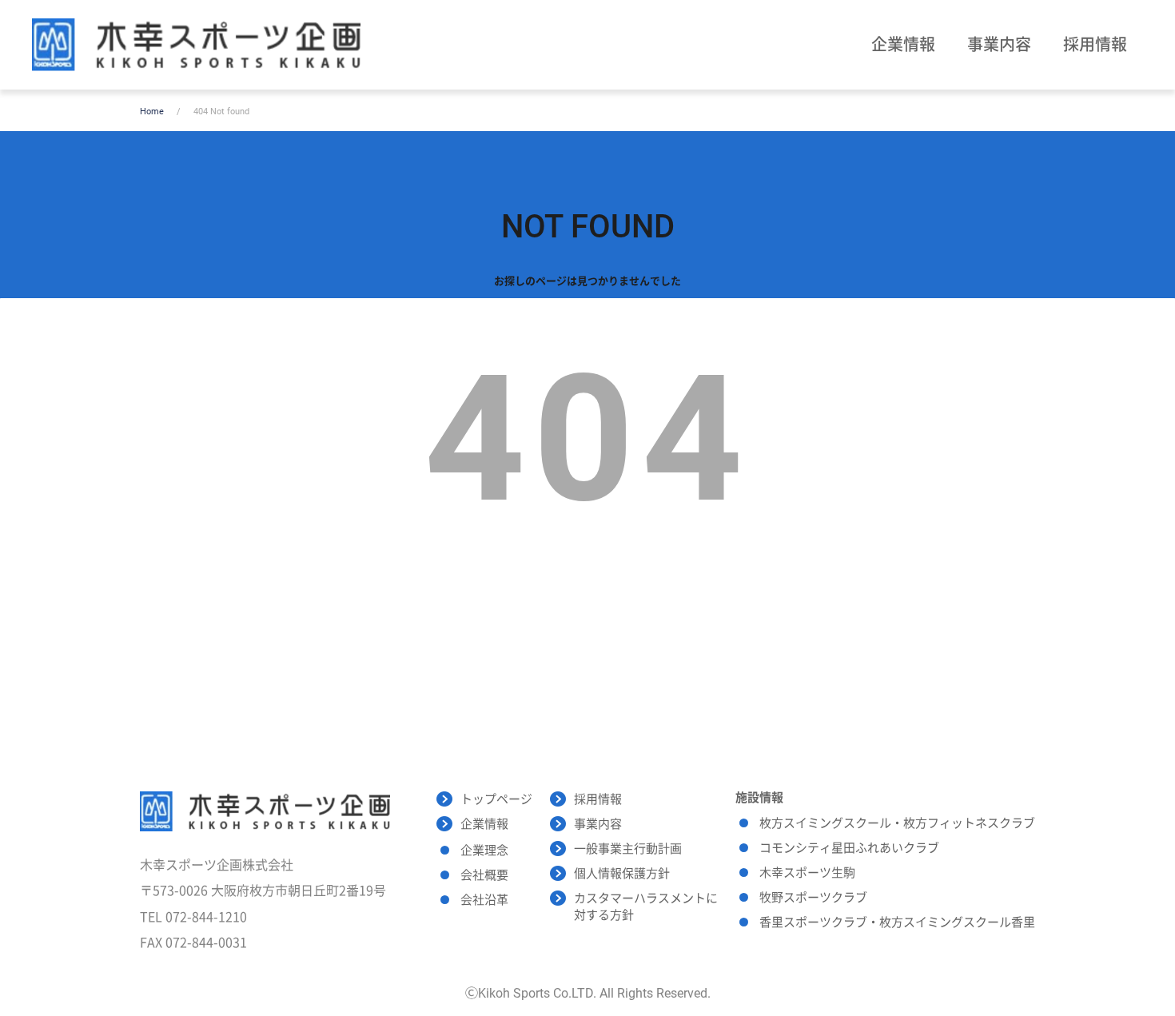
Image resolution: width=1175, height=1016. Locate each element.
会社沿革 (484, 900)
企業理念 (484, 850)
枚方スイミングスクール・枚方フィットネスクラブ (897, 823)
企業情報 (903, 44)
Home (152, 111)
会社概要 (484, 875)
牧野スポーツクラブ (813, 897)
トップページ (496, 799)
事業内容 (999, 44)
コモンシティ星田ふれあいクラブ (849, 848)
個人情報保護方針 (622, 874)
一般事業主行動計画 (628, 849)
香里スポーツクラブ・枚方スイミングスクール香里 (897, 922)
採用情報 (1095, 44)
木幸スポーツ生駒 (807, 873)
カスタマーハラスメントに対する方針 (646, 906)
